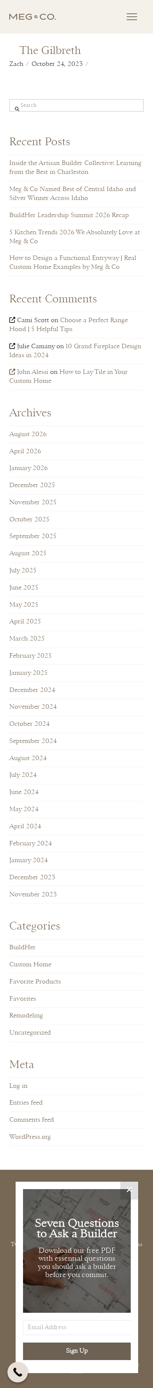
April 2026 (25, 451)
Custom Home (30, 965)
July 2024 (23, 775)
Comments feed (31, 1120)
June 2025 (23, 588)
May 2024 (24, 809)
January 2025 (28, 673)
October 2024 (29, 724)
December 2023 (32, 877)
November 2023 (33, 895)
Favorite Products (35, 982)
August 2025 (27, 553)
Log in (18, 1086)
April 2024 (25, 826)
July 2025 (22, 571)
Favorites (22, 999)
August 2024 (28, 758)
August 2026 (27, 434)
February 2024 (30, 844)
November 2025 (32, 502)
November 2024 (33, 707)
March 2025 (27, 639)
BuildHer (22, 947)
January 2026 (28, 468)
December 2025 (32, 485)
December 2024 (32, 690)
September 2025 (32, 536)
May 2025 (23, 605)
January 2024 (28, 860)
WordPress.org (30, 1137)
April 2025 (25, 622)
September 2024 (33, 741)
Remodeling (26, 1016)
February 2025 (30, 656)
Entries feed (26, 1103)
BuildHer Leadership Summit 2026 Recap (69, 215)
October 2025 (29, 520)
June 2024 (24, 792)
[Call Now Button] (17, 1372)
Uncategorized (30, 1033)
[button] (132, 17)
